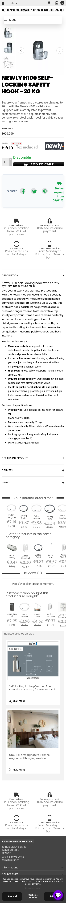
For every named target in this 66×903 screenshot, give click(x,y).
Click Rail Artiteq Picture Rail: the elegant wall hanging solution (29, 756)
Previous (21, 50)
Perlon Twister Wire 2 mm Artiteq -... (36, 519)
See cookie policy (33, 888)
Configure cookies (33, 896)
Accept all (12, 896)
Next (59, 50)
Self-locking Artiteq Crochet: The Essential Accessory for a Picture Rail (32, 687)
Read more (16, 701)
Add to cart (42, 164)
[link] (22, 191)
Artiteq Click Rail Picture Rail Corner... (25, 559)
